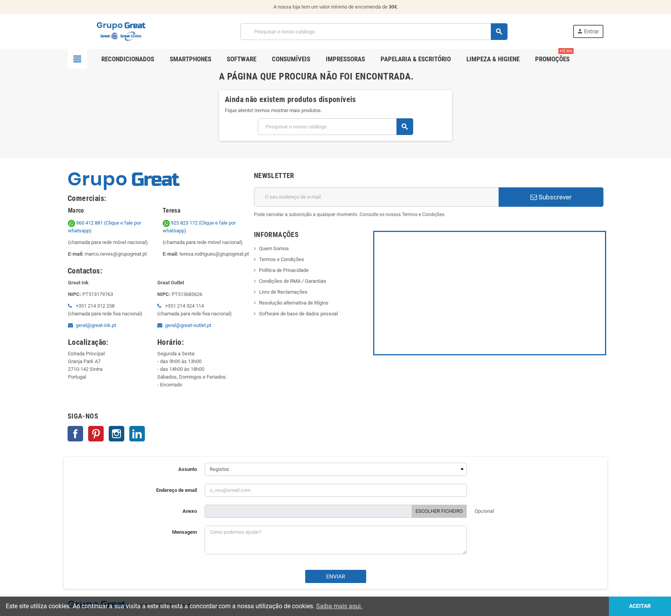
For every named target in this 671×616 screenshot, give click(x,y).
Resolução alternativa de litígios (294, 303)
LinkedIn (137, 433)
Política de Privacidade (284, 270)
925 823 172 (184, 223)
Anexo (190, 511)
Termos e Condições (281, 259)
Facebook (75, 433)
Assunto (187, 469)
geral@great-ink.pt (96, 325)
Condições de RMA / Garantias (292, 281)
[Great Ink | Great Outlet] (121, 31)
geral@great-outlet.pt (188, 325)
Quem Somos (274, 248)
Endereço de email (176, 490)
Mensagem (184, 532)
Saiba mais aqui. (339, 606)
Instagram (116, 433)
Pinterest (96, 433)
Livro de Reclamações (283, 292)
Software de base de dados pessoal (298, 314)
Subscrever (554, 197)
